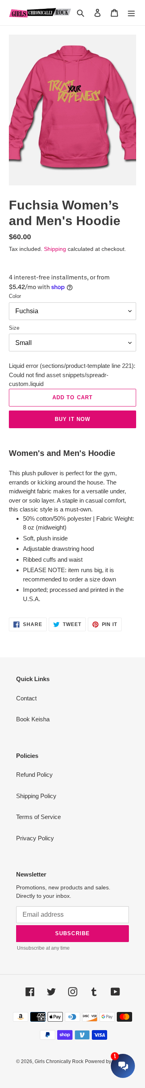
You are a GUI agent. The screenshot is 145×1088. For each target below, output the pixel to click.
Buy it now (72, 419)
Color (15, 296)
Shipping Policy (36, 795)
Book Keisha (33, 719)
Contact (26, 698)
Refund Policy (34, 774)
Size (14, 328)
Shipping (55, 249)
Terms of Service (38, 816)
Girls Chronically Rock (59, 1061)
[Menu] (131, 12)
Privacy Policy (35, 838)
